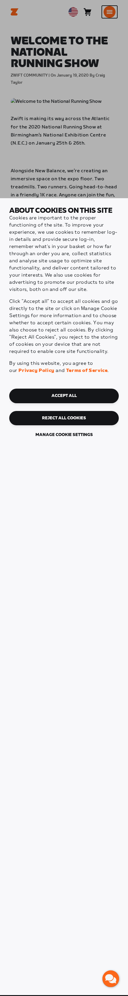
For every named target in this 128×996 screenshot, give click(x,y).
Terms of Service (87, 370)
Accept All (64, 396)
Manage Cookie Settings (64, 435)
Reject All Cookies (64, 418)
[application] (110, 978)
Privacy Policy (36, 370)
